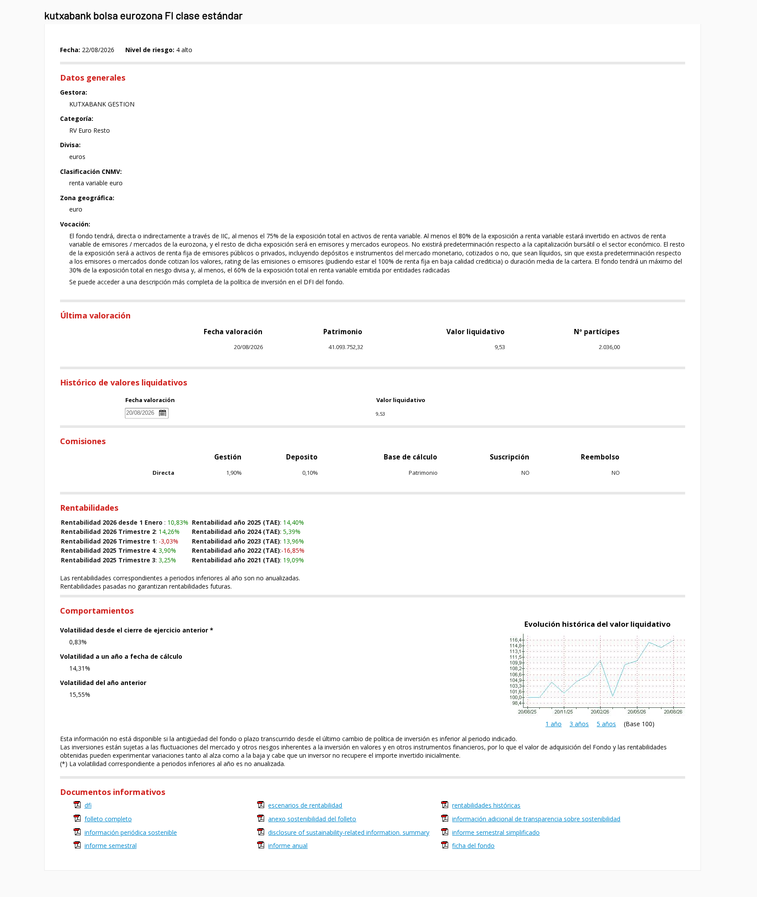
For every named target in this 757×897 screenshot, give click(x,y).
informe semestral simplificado (496, 832)
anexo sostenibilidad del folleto (312, 819)
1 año (553, 724)
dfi (88, 805)
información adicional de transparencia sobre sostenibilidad (536, 819)
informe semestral (111, 845)
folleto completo (108, 819)
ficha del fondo (473, 845)
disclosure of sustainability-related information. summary (348, 832)
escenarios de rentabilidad (305, 805)
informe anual (288, 845)
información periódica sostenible (131, 832)
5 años (606, 724)
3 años (579, 724)
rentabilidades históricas (486, 805)
